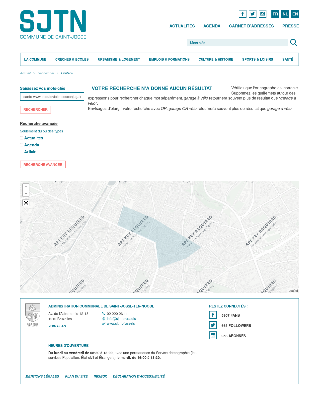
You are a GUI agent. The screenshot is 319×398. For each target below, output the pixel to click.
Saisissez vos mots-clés (42, 88)
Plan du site (76, 376)
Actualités (182, 26)
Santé (287, 59)
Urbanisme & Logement (119, 59)
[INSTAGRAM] (262, 13)
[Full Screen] (26, 202)
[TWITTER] (252, 13)
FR (275, 14)
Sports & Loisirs (257, 59)
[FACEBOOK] (242, 13)
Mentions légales (42, 376)
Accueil (25, 73)
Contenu (67, 73)
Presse (290, 26)
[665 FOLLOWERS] (213, 325)
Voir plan (57, 326)
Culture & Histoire (216, 59)
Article (30, 152)
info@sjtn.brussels (121, 318)
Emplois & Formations (169, 59)
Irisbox (100, 376)
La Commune (35, 59)
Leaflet (293, 290)
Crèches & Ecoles (72, 59)
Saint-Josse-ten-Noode (54, 24)
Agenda (212, 26)
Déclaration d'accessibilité (139, 376)
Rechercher (46, 73)
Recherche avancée (39, 123)
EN (295, 14)
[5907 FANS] (213, 315)
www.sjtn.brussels (121, 323)
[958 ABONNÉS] (213, 335)
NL (285, 14)
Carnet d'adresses (251, 26)
